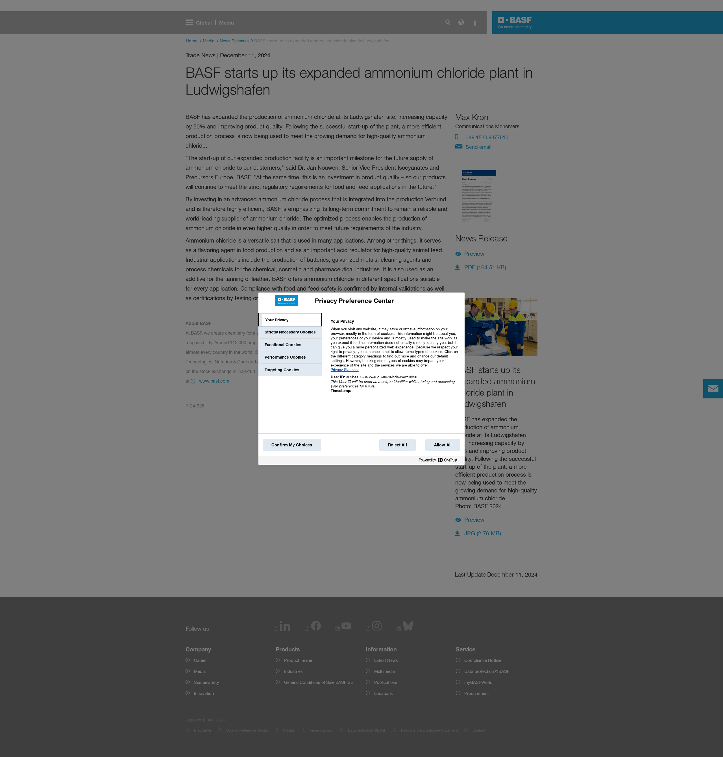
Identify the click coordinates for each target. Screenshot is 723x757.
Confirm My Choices (291, 444)
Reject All (397, 444)
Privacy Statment (345, 369)
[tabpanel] (395, 359)
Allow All (443, 444)
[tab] (290, 320)
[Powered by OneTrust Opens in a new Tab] (440, 460)
